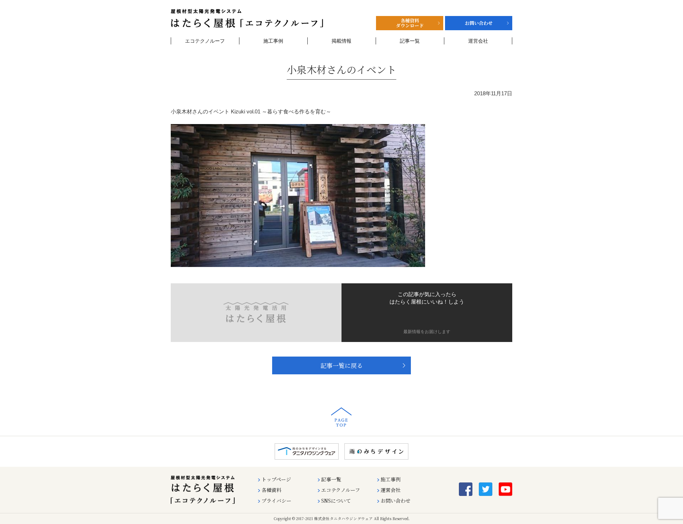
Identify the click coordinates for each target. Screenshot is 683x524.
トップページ (276, 479)
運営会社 (478, 41)
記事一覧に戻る (342, 365)
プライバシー (276, 500)
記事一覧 (410, 41)
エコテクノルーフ (205, 41)
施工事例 (273, 41)
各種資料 (271, 489)
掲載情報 (341, 41)
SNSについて (336, 500)
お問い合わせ (396, 500)
